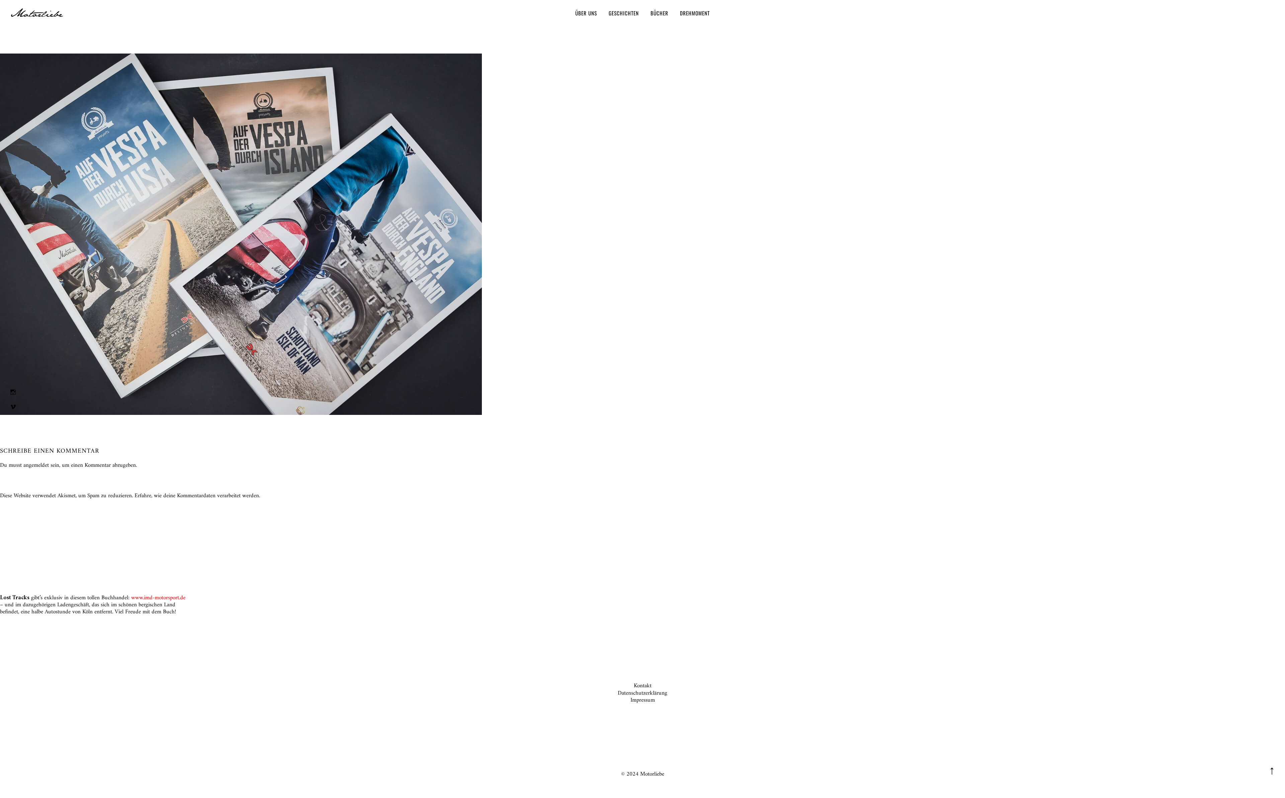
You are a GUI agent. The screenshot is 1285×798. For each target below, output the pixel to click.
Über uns (586, 13)
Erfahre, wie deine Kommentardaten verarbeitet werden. (197, 496)
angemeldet (36, 465)
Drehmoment (695, 13)
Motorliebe (36, 14)
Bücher (659, 13)
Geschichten (624, 13)
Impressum (642, 700)
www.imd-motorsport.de (158, 598)
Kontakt (643, 686)
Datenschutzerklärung (642, 693)
